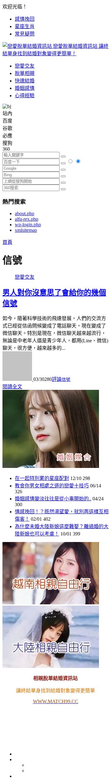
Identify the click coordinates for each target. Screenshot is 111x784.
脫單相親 (25, 73)
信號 (66, 379)
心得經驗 (25, 95)
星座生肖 (25, 26)
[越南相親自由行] (50, 602)
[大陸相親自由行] (50, 666)
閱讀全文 (12, 386)
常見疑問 (25, 33)
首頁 (7, 242)
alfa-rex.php (26, 219)
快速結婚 (25, 80)
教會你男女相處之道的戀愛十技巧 (52, 485)
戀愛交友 (25, 66)
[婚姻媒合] (50, 466)
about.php (24, 213)
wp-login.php (28, 224)
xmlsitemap (26, 230)
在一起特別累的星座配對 (42, 478)
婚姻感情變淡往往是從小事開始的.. (53, 498)
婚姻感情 (25, 88)
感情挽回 (25, 19)
